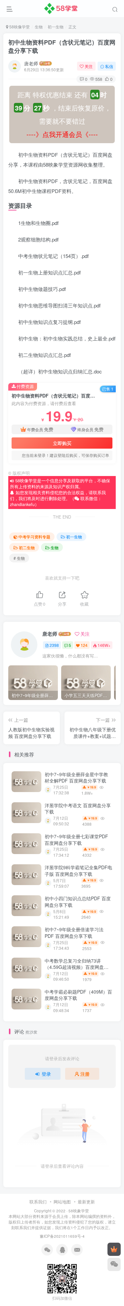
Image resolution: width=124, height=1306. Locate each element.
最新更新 (86, 1201)
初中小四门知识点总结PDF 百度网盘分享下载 (78, 901)
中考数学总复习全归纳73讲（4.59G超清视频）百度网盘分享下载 (76, 967)
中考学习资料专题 (34, 536)
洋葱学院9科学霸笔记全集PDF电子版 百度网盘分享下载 (78, 870)
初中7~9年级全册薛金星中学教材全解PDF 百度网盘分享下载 (76, 777)
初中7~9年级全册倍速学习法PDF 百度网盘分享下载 (74, 932)
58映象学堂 (78, 1210)
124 (84, 645)
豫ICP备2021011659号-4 (62, 1236)
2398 (54, 645)
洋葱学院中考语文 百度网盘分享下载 (78, 808)
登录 (46, 1073)
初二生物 (27, 547)
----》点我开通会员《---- (62, 134)
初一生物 (55, 26)
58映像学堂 (19, 26)
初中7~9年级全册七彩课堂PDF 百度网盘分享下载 (76, 839)
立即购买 (62, 443)
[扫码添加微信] (114, 1264)
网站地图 (62, 1201)
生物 (39, 26)
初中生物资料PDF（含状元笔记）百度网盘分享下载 (61, 46)
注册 (85, 1073)
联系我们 (38, 1201)
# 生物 (19, 558)
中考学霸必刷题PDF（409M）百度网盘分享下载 (78, 995)
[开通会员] (114, 1249)
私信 (109, 66)
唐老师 (31, 63)
